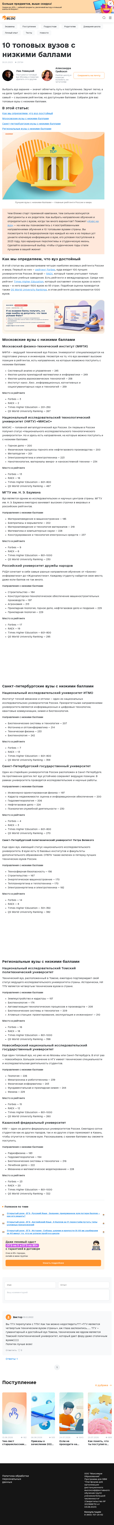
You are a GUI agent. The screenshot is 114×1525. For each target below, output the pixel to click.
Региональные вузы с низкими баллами (26, 128)
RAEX (49, 273)
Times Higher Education (29, 281)
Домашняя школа (91, 26)
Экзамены (10, 26)
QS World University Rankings (29, 289)
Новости (44, 33)
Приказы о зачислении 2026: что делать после (42, 1444)
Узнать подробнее (53, 1263)
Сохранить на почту (89, 75)
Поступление (29, 26)
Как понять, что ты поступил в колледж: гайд (98, 1444)
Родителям (70, 26)
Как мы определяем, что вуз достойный (27, 113)
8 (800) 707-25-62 (93, 1514)
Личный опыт (11, 33)
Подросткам (50, 26)
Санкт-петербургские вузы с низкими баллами (31, 123)
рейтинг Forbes (45, 269)
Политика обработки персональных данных (15, 1479)
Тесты (29, 33)
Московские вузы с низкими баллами (25, 118)
